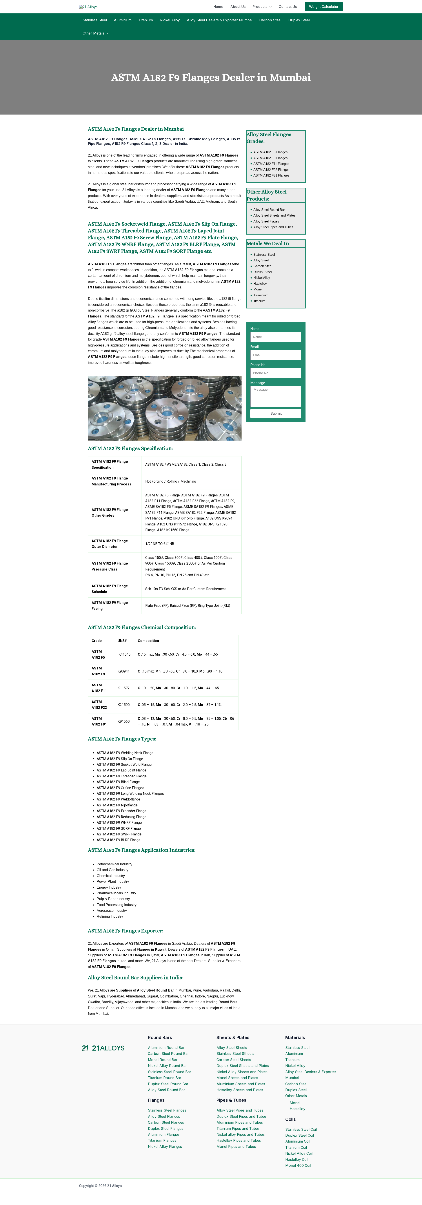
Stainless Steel (95, 20)
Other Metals (93, 33)
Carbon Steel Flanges (166, 1122)
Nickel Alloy (170, 20)
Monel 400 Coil (298, 1165)
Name (254, 329)
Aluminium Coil (297, 1141)
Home (218, 6)
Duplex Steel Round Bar (168, 1084)
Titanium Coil (296, 1147)
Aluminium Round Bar (166, 1047)
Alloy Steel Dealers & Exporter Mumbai (219, 20)
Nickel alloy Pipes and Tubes (240, 1134)
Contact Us (288, 6)
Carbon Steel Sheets (233, 1059)
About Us (238, 6)
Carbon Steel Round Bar (168, 1053)
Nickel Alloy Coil (299, 1153)
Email (254, 347)
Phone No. (258, 365)
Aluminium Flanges (164, 1134)
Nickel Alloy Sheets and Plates (241, 1072)
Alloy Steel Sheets (231, 1047)
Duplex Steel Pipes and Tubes (241, 1116)
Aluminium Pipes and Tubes (239, 1122)
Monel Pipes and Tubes (236, 1146)
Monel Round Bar (163, 1059)
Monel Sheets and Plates (237, 1078)
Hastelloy (297, 1109)
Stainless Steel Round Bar (169, 1072)
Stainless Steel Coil (301, 1129)
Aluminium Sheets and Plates (240, 1084)
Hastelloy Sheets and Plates (239, 1090)
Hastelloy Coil (296, 1159)
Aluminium (122, 20)
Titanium (145, 20)
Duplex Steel (299, 20)
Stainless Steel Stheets (235, 1053)
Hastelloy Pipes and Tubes (238, 1140)
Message (257, 383)
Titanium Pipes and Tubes (238, 1128)
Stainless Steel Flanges (167, 1110)
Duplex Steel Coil (299, 1135)
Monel (295, 1103)
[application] (269, 6)
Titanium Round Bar (164, 1078)
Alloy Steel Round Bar (166, 1090)
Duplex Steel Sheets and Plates (242, 1065)
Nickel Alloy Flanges (165, 1146)
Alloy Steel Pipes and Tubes (239, 1110)
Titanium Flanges (162, 1140)
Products (260, 6)
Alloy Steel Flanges (164, 1116)
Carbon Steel (270, 20)
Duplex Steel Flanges (165, 1128)
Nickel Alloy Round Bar (167, 1065)
